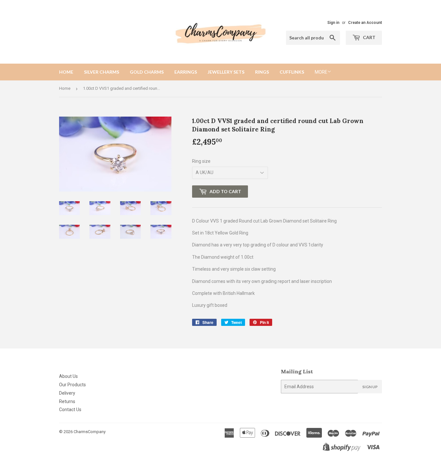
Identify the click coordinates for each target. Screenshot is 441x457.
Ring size (201, 161)
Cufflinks (292, 72)
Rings (262, 72)
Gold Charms (147, 72)
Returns (67, 401)
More (321, 72)
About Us (68, 376)
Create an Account (365, 22)
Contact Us (70, 409)
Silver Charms (101, 72)
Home (66, 72)
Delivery (67, 393)
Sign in (333, 22)
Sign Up (370, 386)
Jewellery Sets (226, 72)
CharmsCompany (90, 431)
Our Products (72, 384)
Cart (368, 37)
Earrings (185, 72)
